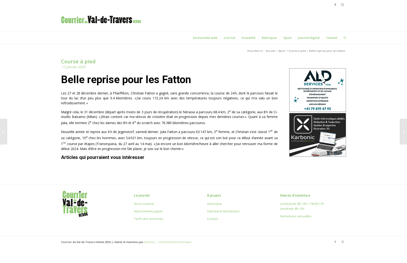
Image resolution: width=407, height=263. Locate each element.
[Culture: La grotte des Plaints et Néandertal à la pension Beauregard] (3, 132)
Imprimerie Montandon (223, 211)
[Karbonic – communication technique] (317, 155)
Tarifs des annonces (148, 219)
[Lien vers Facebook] (335, 4)
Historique (214, 204)
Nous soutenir (144, 204)
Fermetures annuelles (296, 216)
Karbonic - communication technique (167, 242)
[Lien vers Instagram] (342, 4)
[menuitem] (205, 38)
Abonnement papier (148, 211)
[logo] (101, 24)
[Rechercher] (343, 38)
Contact (212, 219)
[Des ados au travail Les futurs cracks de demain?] (403, 132)
